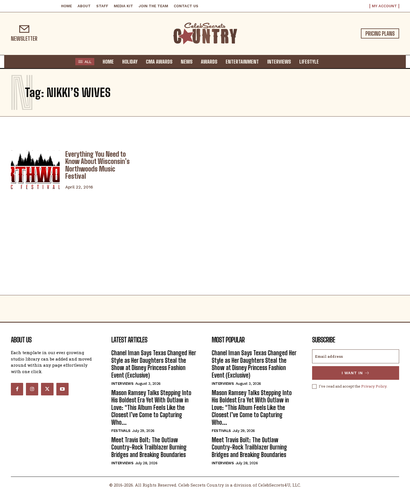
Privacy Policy (374, 386)
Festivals (121, 431)
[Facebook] (17, 389)
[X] (47, 389)
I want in (352, 373)
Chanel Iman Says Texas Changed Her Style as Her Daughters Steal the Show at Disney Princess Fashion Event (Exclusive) (153, 364)
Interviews (122, 383)
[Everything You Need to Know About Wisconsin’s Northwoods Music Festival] (35, 169)
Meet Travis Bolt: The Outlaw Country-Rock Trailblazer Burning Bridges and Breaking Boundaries (149, 447)
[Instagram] (32, 389)
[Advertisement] (205, 253)
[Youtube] (62, 389)
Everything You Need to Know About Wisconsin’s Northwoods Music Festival (97, 165)
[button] (328, 61)
